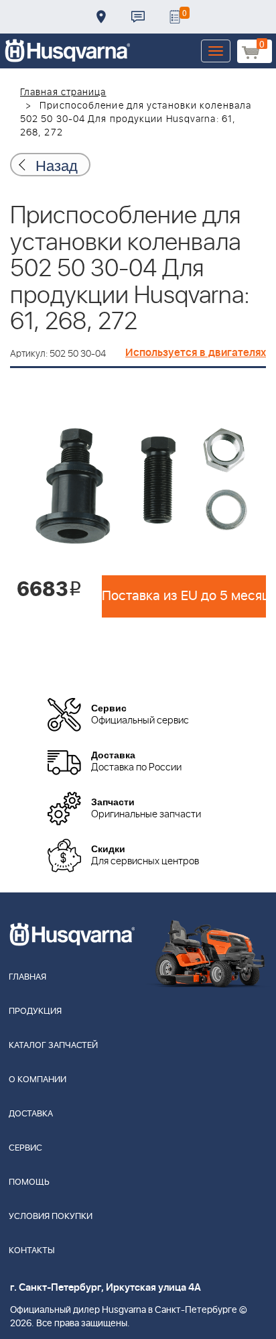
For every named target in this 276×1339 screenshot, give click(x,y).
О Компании (37, 1079)
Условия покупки (50, 1216)
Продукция (35, 1011)
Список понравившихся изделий (175, 16)
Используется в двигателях (195, 353)
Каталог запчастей (53, 1045)
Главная (27, 977)
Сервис (25, 1148)
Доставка (101, 16)
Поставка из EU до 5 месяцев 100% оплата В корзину (184, 596)
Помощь (29, 1182)
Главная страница (63, 92)
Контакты (138, 16)
